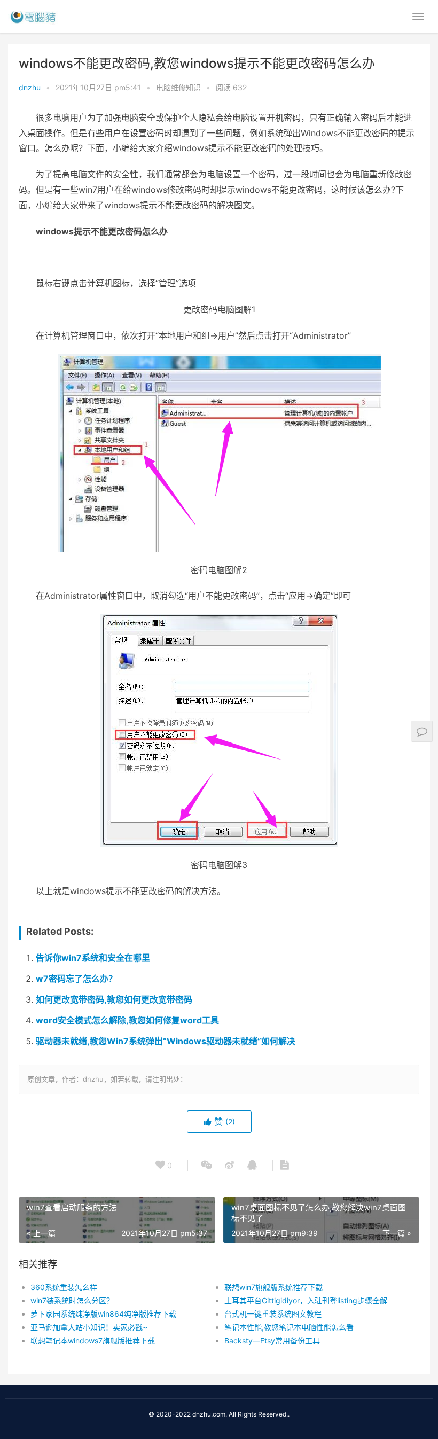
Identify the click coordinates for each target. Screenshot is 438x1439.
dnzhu (30, 87)
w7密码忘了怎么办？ (76, 978)
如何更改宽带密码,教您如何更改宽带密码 (114, 999)
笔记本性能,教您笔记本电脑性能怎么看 (289, 1327)
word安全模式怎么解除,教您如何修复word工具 (127, 1020)
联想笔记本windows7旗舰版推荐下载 (92, 1340)
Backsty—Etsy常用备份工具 (272, 1340)
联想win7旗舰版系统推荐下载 (273, 1287)
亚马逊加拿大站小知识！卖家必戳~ (88, 1327)
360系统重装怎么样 (63, 1287)
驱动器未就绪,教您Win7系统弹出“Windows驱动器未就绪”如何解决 (165, 1041)
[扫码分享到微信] (206, 1166)
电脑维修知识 (178, 87)
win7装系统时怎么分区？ (72, 1300)
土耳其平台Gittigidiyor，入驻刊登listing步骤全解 (305, 1300)
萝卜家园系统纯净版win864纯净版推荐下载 (103, 1313)
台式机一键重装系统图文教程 (273, 1313)
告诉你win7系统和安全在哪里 (93, 957)
